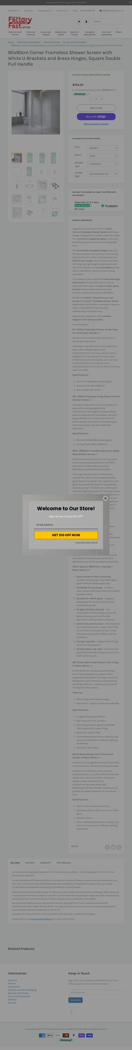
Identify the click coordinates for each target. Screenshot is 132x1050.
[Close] (105, 498)
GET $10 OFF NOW (66, 535)
